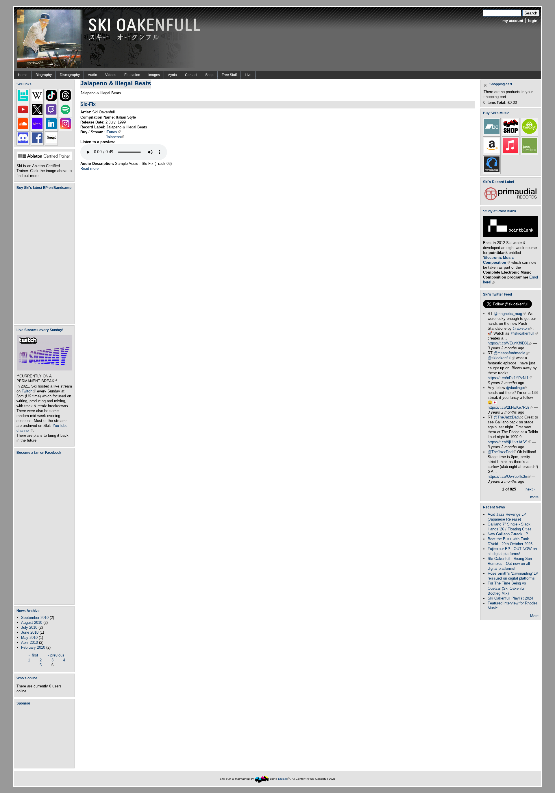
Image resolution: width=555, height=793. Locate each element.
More (534, 616)
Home (22, 75)
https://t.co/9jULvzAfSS (509, 442)
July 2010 (29, 627)
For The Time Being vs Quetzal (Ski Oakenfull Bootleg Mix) (507, 588)
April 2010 (29, 642)
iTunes (113, 132)
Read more (89, 168)
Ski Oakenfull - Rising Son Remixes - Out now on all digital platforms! (510, 563)
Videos (110, 75)
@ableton (522, 328)
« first (33, 655)
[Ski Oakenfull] (262, 778)
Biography (44, 75)
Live (248, 75)
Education (132, 75)
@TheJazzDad (508, 417)
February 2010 (33, 647)
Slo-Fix (88, 104)
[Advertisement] (45, 737)
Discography (70, 75)
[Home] (111, 38)
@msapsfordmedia (511, 353)
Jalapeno (115, 137)
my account (512, 21)
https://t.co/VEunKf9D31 (510, 343)
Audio (92, 75)
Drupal (284, 778)
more (534, 497)
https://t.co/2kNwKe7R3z (510, 407)
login (532, 21)
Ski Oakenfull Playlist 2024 (510, 598)
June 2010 (29, 632)
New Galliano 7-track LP (508, 534)
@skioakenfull (524, 333)
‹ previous (56, 655)
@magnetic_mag (510, 313)
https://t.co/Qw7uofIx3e (509, 476)
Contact (191, 75)
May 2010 (29, 637)
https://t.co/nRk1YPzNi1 (510, 378)
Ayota (172, 75)
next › (530, 489)
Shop (209, 75)
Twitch (29, 391)
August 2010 (31, 622)
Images (154, 75)
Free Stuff (229, 75)
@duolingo (516, 388)
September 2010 (35, 617)
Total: (501, 102)
